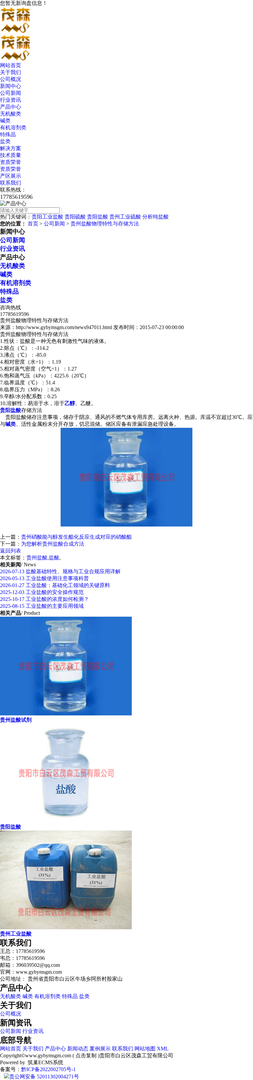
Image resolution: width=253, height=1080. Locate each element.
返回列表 (10, 550)
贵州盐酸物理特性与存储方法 (104, 223)
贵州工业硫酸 (125, 216)
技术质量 (10, 155)
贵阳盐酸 (97, 216)
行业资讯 (10, 100)
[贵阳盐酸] (66, 820)
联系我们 (10, 183)
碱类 (5, 120)
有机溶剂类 (13, 127)
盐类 (5, 141)
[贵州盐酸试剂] (66, 713)
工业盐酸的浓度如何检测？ (44, 599)
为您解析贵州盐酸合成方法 (52, 544)
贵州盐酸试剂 (16, 720)
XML (163, 1048)
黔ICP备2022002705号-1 (48, 1069)
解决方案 (10, 148)
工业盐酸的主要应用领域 (42, 606)
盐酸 (54, 557)
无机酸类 (10, 113)
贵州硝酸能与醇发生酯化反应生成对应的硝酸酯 (76, 537)
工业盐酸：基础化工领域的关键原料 (55, 585)
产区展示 (10, 176)
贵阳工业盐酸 (47, 216)
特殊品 (8, 134)
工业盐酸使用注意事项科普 (44, 578)
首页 (33, 223)
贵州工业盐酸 (16, 934)
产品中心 (10, 107)
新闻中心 (10, 86)
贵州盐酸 (36, 557)
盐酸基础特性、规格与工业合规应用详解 (60, 571)
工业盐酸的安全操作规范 (42, 592)
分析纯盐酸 (155, 216)
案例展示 (100, 1048)
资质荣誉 (10, 162)
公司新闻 (10, 93)
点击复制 (86, 1055)
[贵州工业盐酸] (66, 927)
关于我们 (10, 72)
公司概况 (10, 79)
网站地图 (144, 1048)
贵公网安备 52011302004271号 (44, 1076)
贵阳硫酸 (75, 216)
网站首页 (10, 65)
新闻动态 (77, 1048)
